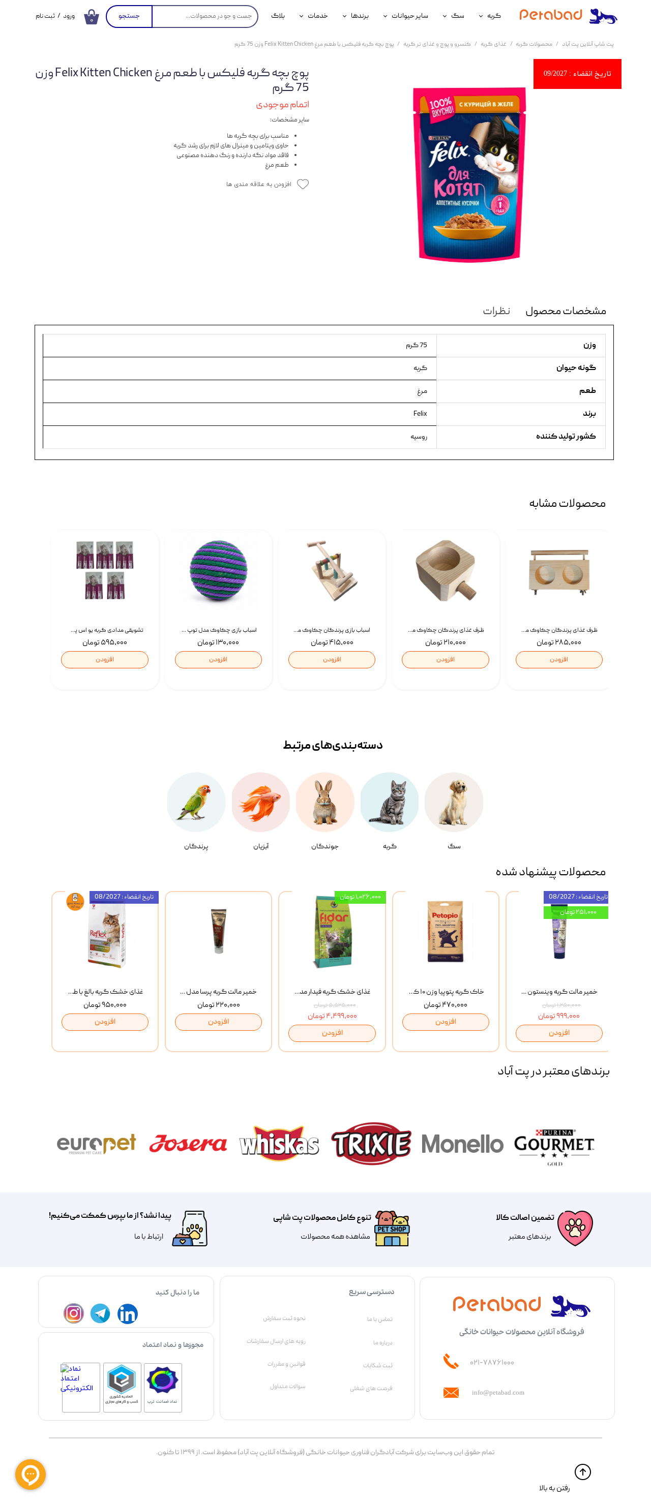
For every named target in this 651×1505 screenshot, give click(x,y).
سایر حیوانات (410, 16)
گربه (494, 16)
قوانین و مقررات (287, 1364)
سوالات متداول (288, 1387)
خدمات (318, 16)
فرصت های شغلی (371, 1389)
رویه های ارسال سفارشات (276, 1341)
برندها (360, 16)
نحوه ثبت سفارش (284, 1318)
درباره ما (383, 1343)
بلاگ (278, 16)
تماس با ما (380, 1319)
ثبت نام (45, 16)
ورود (69, 16)
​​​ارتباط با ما (148, 1237)
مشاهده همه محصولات (335, 1237)
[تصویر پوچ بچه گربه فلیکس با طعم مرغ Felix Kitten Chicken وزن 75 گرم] (469, 175)
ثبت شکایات (378, 1366)
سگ (457, 16)
